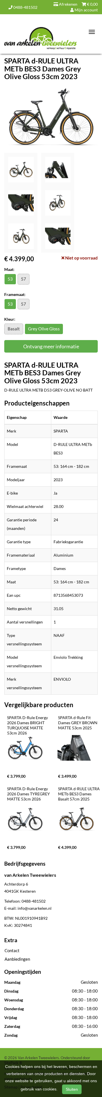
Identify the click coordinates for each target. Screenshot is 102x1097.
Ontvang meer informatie (51, 346)
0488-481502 (24, 7)
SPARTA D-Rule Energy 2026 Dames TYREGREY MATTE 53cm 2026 (29, 793)
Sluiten (72, 1089)
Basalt (14, 328)
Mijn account (86, 9)
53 (10, 278)
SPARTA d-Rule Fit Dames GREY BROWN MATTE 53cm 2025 (78, 722)
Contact (12, 950)
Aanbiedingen (17, 959)
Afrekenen (67, 4)
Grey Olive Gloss (44, 328)
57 (23, 278)
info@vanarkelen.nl (35, 908)
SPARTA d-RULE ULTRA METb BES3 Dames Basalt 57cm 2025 (79, 793)
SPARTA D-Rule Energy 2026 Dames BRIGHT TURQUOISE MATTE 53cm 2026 (28, 725)
